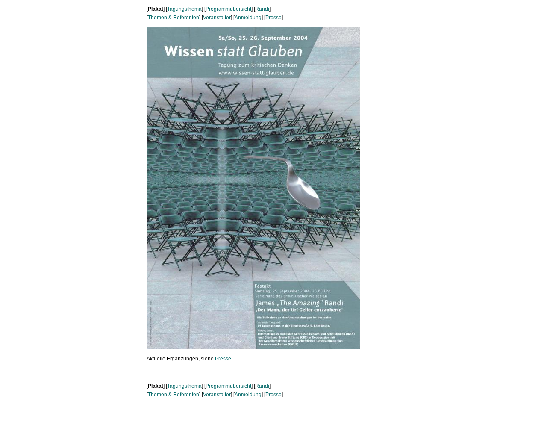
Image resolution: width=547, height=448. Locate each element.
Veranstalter (217, 18)
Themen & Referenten (173, 18)
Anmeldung (248, 18)
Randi (262, 9)
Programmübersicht (228, 9)
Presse (273, 18)
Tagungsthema (184, 9)
